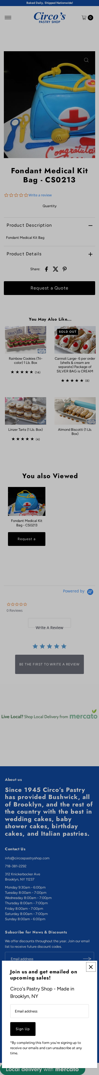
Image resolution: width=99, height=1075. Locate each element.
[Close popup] (91, 967)
